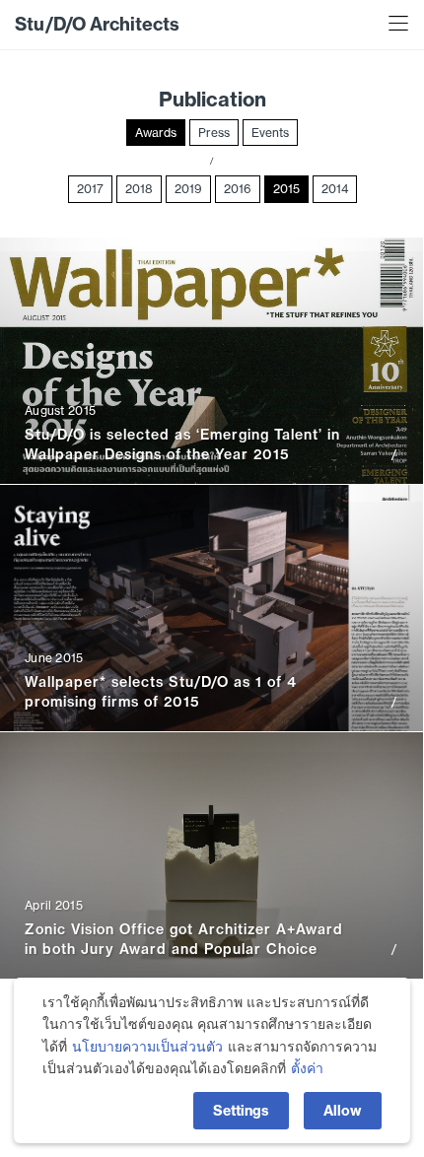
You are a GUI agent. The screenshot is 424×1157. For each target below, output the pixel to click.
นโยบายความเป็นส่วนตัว (147, 1046)
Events (270, 132)
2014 (334, 188)
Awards (156, 132)
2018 (139, 188)
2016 (237, 188)
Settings (241, 1111)
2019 (188, 188)
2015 (286, 188)
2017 (90, 188)
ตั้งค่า (307, 1068)
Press (214, 132)
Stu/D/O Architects (97, 24)
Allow (342, 1111)
